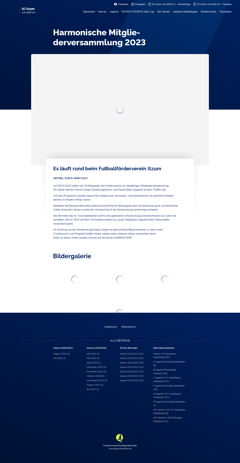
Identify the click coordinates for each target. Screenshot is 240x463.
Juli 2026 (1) (59, 358)
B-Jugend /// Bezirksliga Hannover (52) (164, 371)
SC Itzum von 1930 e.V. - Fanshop (214, 4)
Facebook (123, 4)
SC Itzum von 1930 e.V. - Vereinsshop (171, 4)
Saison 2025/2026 (96, 348)
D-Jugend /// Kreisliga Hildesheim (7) (169, 403)
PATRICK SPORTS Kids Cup (138, 11)
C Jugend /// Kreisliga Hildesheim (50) (169, 387)
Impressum (110, 326)
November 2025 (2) (96, 371)
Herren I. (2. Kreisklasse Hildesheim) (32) (164, 355)
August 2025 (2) (95, 384)
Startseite (89, 11)
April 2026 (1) (94, 362)
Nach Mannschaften (163, 348)
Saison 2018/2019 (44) (131, 380)
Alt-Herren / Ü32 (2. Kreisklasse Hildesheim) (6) (169, 411)
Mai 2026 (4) (93, 358)
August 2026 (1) (61, 353)
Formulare (225, 11)
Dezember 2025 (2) (96, 367)
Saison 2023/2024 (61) (131, 358)
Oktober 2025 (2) (95, 376)
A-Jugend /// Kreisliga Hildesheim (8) (169, 363)
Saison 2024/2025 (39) (131, 353)
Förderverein (208, 11)
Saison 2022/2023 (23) (131, 362)
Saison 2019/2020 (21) (131, 376)
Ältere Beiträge (128, 348)
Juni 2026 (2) (93, 353)
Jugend (114, 11)
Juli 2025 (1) (93, 389)
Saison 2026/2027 (63, 348)
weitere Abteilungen (185, 11)
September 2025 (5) (97, 380)
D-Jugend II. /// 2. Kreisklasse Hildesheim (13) (167, 395)
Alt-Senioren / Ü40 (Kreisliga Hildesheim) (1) (167, 419)
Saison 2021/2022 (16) (131, 367)
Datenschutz (128, 326)
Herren (102, 11)
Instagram (140, 4)
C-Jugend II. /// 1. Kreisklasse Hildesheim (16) (167, 379)
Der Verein (163, 11)
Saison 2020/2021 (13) (131, 371)
